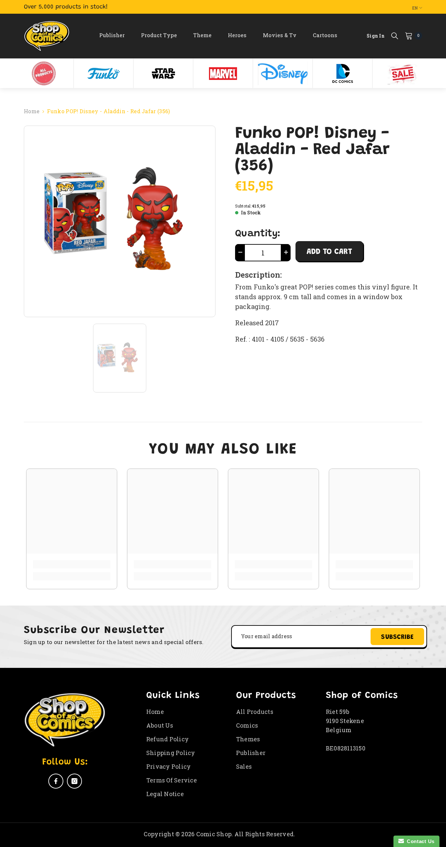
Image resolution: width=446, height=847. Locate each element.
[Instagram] (74, 781)
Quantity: (257, 234)
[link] (71, 564)
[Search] (394, 35)
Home (32, 111)
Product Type (159, 35)
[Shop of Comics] (44, 73)
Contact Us (419, 841)
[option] (44, 73)
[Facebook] (55, 781)
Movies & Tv (279, 35)
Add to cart (329, 252)
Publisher (112, 35)
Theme (202, 35)
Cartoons (325, 35)
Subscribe (397, 637)
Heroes (237, 35)
